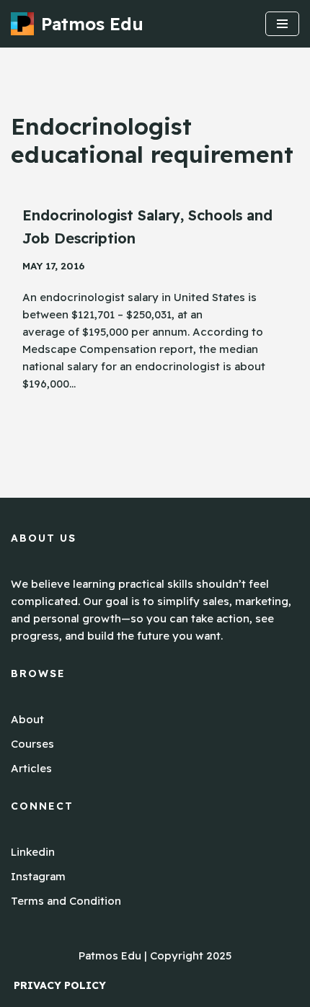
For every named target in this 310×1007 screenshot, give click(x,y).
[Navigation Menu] (282, 24)
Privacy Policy (60, 985)
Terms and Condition (66, 901)
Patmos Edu (110, 955)
